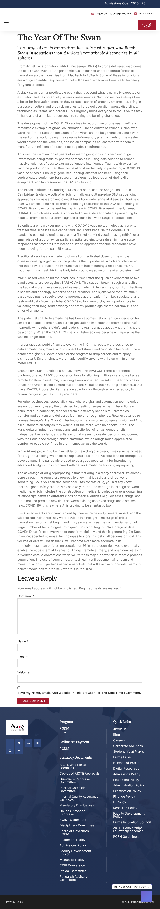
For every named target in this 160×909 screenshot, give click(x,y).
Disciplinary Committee (77, 825)
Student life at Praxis (128, 752)
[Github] (10, 750)
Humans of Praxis (126, 763)
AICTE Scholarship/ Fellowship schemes (128, 829)
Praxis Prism (122, 757)
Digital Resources (126, 768)
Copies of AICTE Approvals (80, 773)
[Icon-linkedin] (28, 743)
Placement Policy (72, 840)
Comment (26, 596)
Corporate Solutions (128, 746)
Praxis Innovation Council (132, 822)
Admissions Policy (73, 845)
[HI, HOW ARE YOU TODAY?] (146, 896)
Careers (119, 740)
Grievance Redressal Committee (75, 780)
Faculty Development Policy (75, 852)
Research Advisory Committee (74, 878)
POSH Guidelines (126, 837)
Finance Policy (124, 797)
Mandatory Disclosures (77, 805)
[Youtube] (19, 750)
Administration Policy (129, 785)
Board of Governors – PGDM (75, 832)
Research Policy (125, 808)
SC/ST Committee (73, 820)
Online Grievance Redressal (72, 812)
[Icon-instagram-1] (37, 743)
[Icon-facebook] (10, 743)
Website (24, 672)
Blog (116, 735)
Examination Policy (127, 791)
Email (23, 657)
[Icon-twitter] (19, 743)
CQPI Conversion (72, 865)
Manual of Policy (72, 860)
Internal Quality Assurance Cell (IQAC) (79, 798)
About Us (120, 729)
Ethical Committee (73, 871)
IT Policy (119, 802)
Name (23, 641)
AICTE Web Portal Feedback (73, 766)
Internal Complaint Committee (73, 789)
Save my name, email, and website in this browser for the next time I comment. (79, 693)
